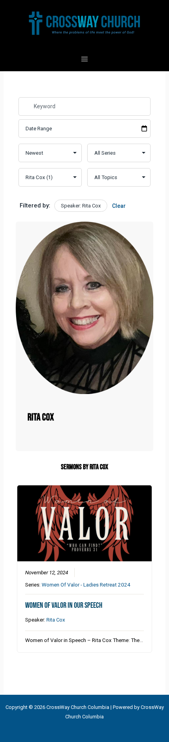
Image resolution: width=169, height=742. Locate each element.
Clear (119, 206)
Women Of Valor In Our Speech (63, 605)
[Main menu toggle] (84, 59)
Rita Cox (55, 620)
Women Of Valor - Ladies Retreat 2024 (86, 584)
